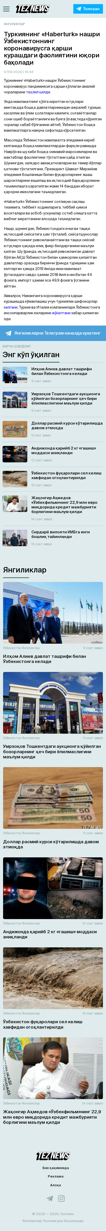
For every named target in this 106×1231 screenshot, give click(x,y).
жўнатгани (61, 313)
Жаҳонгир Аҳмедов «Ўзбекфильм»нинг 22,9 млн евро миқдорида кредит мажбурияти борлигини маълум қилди (52, 1117)
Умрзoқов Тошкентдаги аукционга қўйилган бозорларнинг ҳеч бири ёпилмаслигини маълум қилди (52, 751)
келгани (10, 307)
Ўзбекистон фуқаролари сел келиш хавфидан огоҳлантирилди (42, 1024)
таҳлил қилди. (38, 92)
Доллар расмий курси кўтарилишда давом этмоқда (51, 844)
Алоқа (55, 1185)
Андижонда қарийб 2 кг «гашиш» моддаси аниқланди (50, 934)
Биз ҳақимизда (55, 1168)
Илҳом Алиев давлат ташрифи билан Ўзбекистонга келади (44, 659)
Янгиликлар (14, 24)
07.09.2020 (13, 72)
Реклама (56, 1176)
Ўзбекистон (12, 648)
